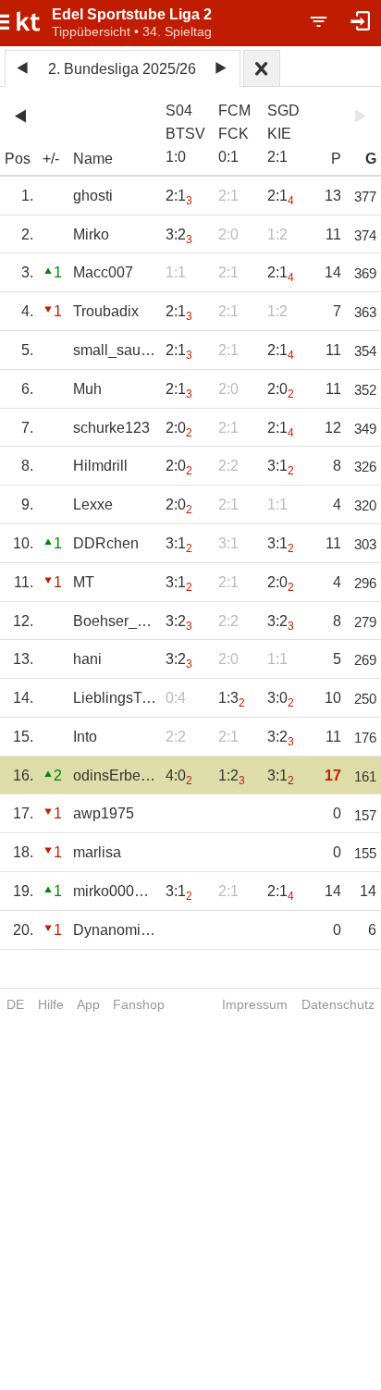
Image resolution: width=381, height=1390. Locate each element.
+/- (51, 158)
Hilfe (51, 1004)
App (88, 1004)
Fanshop (139, 1004)
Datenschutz (338, 1004)
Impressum (255, 1004)
